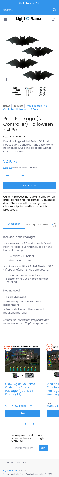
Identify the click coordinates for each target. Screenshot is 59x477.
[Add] (23, 175)
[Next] (53, 57)
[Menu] (5, 19)
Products (18, 106)
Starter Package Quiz (29, 3)
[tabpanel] (29, 278)
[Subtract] (7, 175)
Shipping (8, 167)
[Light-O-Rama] (29, 20)
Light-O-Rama (10, 470)
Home (6, 106)
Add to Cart (29, 185)
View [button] (22, 413)
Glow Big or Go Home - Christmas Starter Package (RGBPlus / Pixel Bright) (21, 389)
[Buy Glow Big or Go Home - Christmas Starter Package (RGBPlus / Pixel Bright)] (22, 362)
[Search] (54, 10)
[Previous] (5, 57)
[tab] (14, 225)
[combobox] (27, 10)
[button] (53, 19)
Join (43, 447)
